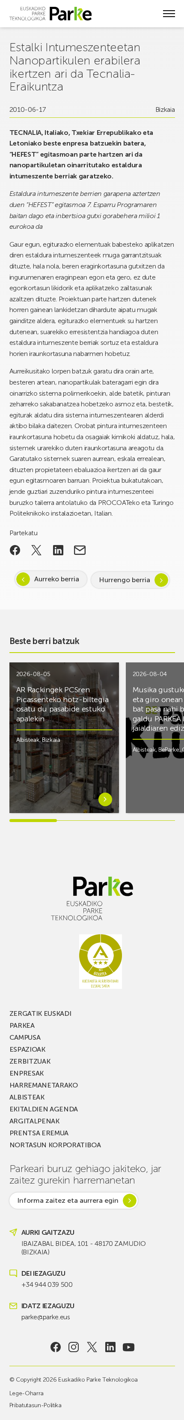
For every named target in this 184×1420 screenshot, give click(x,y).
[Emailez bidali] (80, 550)
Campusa (25, 1037)
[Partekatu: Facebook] (15, 550)
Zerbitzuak (29, 1061)
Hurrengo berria (124, 580)
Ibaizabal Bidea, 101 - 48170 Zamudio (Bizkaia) (83, 1247)
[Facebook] (55, 1347)
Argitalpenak (34, 1121)
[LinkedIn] (110, 1347)
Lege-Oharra (26, 1393)
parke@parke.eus (45, 1317)
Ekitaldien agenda (43, 1109)
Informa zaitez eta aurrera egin (68, 1200)
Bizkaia (165, 109)
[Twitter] (92, 1347)
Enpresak (26, 1073)
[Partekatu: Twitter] (36, 550)
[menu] (169, 13)
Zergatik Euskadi (40, 1013)
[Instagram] (74, 1347)
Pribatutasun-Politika (35, 1405)
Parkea (22, 1025)
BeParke (168, 749)
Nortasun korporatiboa (55, 1145)
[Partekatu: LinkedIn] (58, 550)
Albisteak (27, 740)
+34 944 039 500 (47, 1284)
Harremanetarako (43, 1085)
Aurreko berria (56, 579)
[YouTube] (128, 1347)
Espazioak (27, 1049)
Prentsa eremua (39, 1133)
